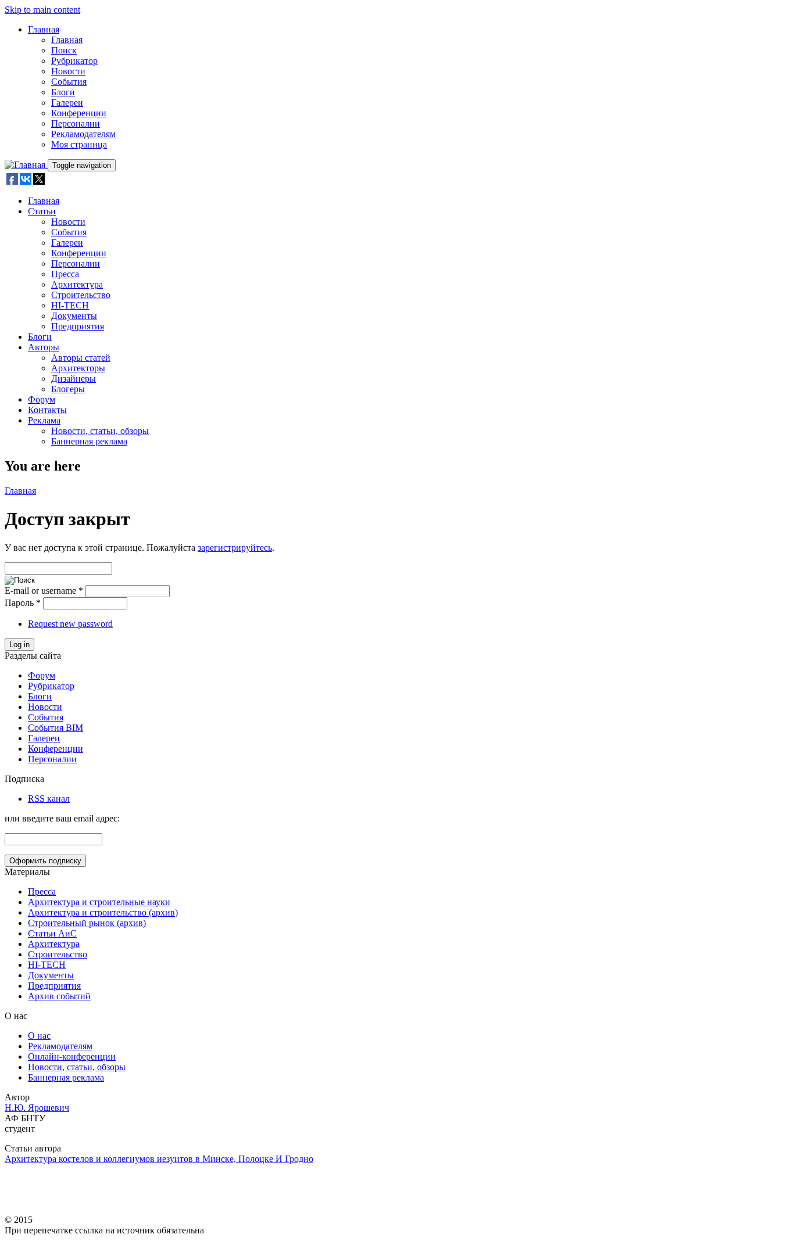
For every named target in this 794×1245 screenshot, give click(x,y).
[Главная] (26, 165)
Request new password (70, 624)
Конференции (78, 113)
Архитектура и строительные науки (99, 902)
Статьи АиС (52, 933)
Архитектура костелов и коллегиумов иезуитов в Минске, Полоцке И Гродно (159, 1159)
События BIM (55, 728)
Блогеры (68, 389)
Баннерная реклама (89, 441)
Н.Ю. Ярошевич (37, 1108)
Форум (41, 399)
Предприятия (77, 326)
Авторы (43, 347)
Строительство (80, 295)
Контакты (47, 410)
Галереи (67, 102)
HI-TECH (70, 305)
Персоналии (75, 123)
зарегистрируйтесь (235, 547)
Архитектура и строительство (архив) (103, 912)
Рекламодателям (83, 134)
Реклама (44, 420)
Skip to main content (42, 10)
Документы (74, 316)
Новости (68, 71)
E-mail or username (44, 590)
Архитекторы (78, 368)
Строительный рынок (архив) (87, 923)
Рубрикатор (74, 61)
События (69, 82)
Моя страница (79, 144)
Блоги (63, 92)
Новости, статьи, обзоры (100, 431)
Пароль (23, 603)
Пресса (65, 274)
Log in (19, 644)
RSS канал (49, 798)
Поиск (64, 50)
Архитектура (77, 284)
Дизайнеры (73, 378)
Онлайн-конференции (72, 1056)
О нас (39, 1036)
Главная (43, 29)
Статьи (42, 211)
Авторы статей (80, 358)
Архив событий (59, 996)
